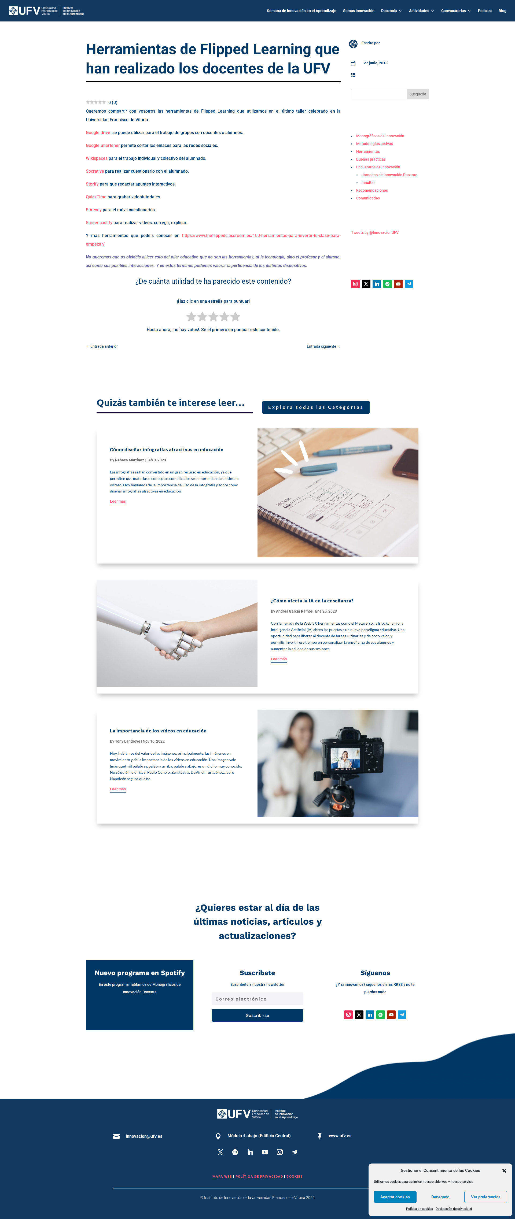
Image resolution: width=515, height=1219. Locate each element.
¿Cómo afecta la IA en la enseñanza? (312, 600)
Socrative (95, 171)
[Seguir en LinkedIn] (377, 284)
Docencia (389, 11)
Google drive (98, 132)
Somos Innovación (358, 11)
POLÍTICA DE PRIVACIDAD (260, 1176)
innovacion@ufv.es (144, 1136)
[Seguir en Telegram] (409, 284)
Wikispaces (97, 158)
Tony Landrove (127, 741)
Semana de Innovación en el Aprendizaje (301, 11)
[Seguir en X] (366, 284)
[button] (504, 1170)
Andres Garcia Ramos (294, 611)
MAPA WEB (222, 1176)
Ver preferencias (486, 1197)
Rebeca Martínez (129, 460)
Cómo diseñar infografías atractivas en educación (167, 449)
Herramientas (375, 74)
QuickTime (96, 196)
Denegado (440, 1197)
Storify (92, 184)
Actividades (419, 11)
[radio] (191, 318)
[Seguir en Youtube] (398, 284)
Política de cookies (419, 1209)
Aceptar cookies (395, 1197)
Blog (502, 11)
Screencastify (99, 222)
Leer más (118, 501)
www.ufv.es (340, 1135)
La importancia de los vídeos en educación (158, 730)
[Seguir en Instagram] (355, 284)
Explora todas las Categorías (316, 407)
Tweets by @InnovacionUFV (375, 232)
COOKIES (294, 1176)
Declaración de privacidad (454, 1209)
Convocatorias (453, 11)
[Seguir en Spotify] (387, 284)
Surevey (94, 209)
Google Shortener (103, 145)
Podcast (485, 11)
